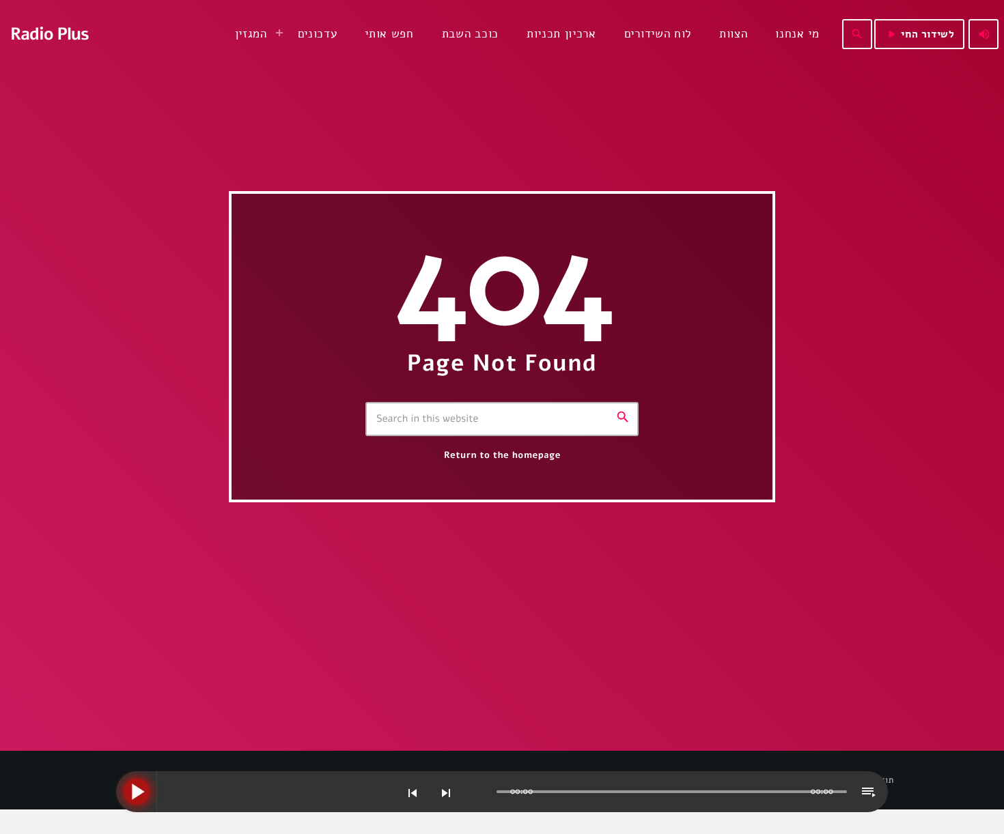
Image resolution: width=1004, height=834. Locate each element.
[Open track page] (483, 792)
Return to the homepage (502, 455)
